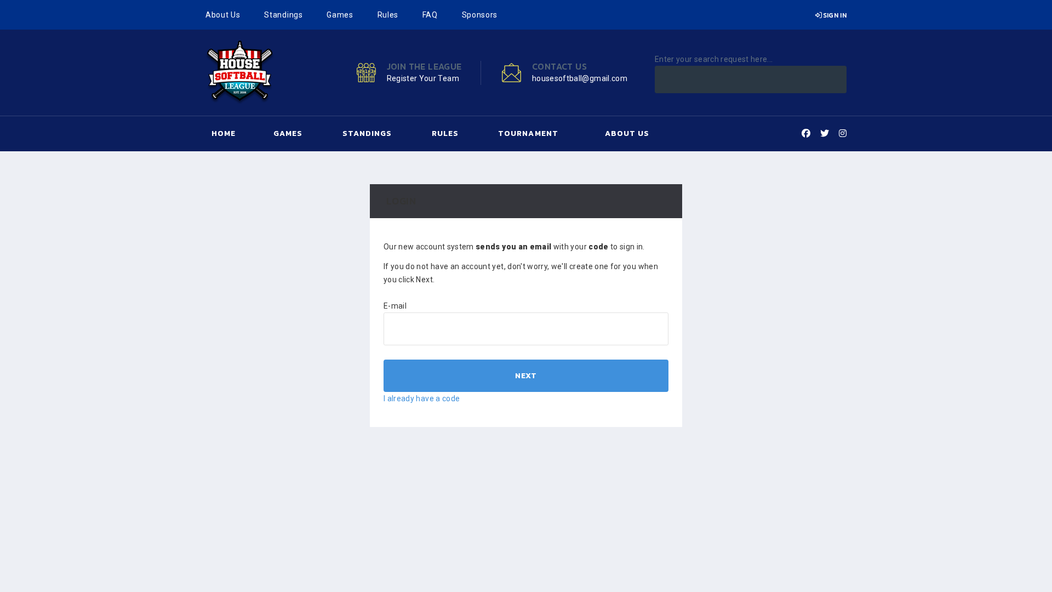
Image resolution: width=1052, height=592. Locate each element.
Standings (283, 14)
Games (340, 14)
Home (223, 133)
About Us (223, 14)
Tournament (528, 133)
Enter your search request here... (714, 59)
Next (525, 376)
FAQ (430, 14)
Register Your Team (423, 78)
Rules (388, 14)
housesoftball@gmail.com (579, 78)
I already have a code (422, 398)
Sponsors (480, 14)
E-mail (395, 305)
